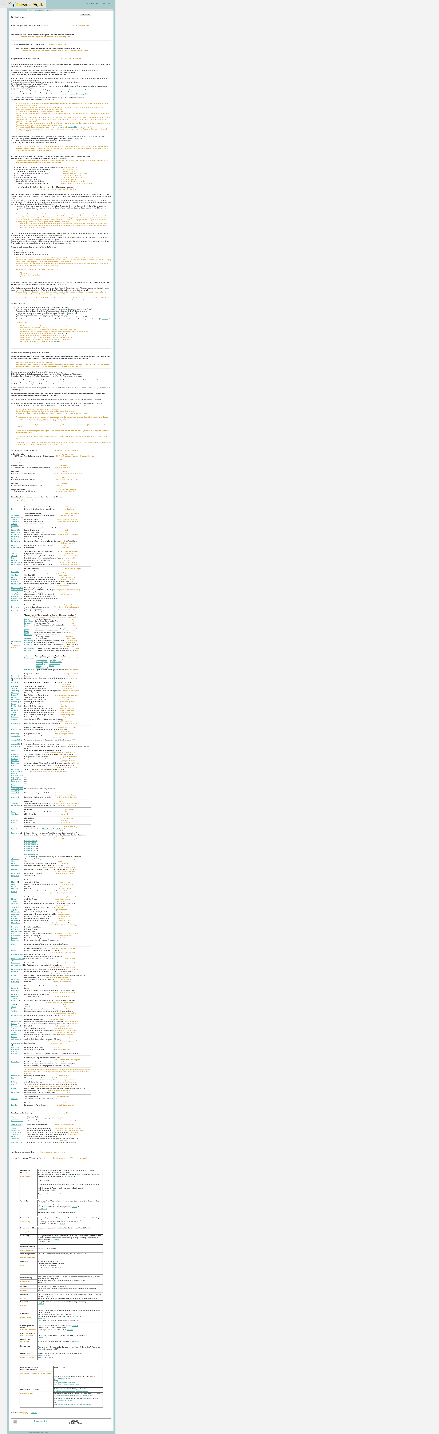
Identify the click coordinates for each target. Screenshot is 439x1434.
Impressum (48, 1432)
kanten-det (14, 729)
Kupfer (13, 704)
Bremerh (27, 619)
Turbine (13, 1032)
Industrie (14, 579)
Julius (26, 629)
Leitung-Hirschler (16, 596)
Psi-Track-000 (16, 1015)
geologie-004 (15, 746)
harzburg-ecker (29, 658)
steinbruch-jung (41, 664)
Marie (26, 625)
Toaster (13, 1028)
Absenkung (15, 691)
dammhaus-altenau (56, 662)
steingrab (14, 901)
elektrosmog (15, 1047)
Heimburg (14, 920)
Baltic (13, 812)
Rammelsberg (15, 534)
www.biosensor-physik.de (39, 1421)
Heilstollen (14, 927)
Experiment (15, 876)
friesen (13, 944)
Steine (13, 861)
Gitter (13, 822)
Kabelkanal (59, 829)
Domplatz (14, 560)
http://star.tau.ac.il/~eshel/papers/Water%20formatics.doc (73, 1396)
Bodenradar (15, 611)
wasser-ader (43, 1209)
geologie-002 (73, 94)
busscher (14, 1105)
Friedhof (14, 892)
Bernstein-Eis (28, 650)
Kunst (26, 631)
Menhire (14, 918)
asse (13, 750)
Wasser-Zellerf (16, 584)
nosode (26, 644)
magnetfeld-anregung (31, 854)
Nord (12, 509)
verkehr (26, 656)
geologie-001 (83, 94)
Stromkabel (15, 575)
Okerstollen (15, 686)
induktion (75, 1316)
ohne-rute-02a (62, 284)
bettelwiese (15, 763)
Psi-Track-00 (15, 950)
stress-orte (14, 998)
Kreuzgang (14, 888)
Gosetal (13, 682)
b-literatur (34, 1413)
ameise (13, 1007)
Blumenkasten (47, 829)
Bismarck (14, 717)
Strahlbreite (28, 635)
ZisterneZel (15, 522)
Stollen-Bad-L (15, 923)
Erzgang (14, 676)
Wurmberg (14, 903)
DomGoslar (15, 607)
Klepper (13, 715)
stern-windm (15, 754)
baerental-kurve (55, 664)
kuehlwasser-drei (29, 846)
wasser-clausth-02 (17, 590)
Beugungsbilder (16, 641)
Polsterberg (15, 710)
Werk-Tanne (15, 594)
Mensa (26, 633)
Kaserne (14, 577)
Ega (12, 558)
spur (12, 1084)
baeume (74, 1207)
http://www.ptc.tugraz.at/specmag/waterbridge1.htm (71, 1391)
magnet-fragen (16, 1132)
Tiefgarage (14, 803)
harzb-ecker (15, 769)
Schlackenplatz (16, 702)
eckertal (38, 666)
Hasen (26, 627)
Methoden (14, 1082)
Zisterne (14, 519)
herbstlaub (14, 996)
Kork (12, 1009)
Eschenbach (28, 621)
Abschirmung (15, 859)
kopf (12, 1078)
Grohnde (14, 1037)
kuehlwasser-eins (30, 843)
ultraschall (50, 1296)
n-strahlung (55, 1239)
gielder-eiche (15, 936)
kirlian (13, 1136)
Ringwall (14, 899)
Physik (13, 1117)
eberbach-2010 (16, 933)
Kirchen (13, 882)
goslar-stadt (15, 797)
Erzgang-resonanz (17, 678)
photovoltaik (15, 1053)
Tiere (13, 1004)
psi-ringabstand (16, 965)
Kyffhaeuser (15, 929)
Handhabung (15, 1062)
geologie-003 (15, 744)
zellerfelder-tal (16, 723)
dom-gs (13, 765)
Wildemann (15, 693)
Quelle (13, 539)
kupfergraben (15, 940)
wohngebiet (15, 793)
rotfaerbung (15, 994)
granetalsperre (16, 547)
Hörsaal (13, 863)
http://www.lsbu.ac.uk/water (63, 1378)
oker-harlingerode (42, 662)
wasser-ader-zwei (17, 517)
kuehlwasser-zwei (30, 845)
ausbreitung (68, 1176)
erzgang (64, 94)
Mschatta (14, 938)
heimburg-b (28, 670)
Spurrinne (70, 313)
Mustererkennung (17, 1121)
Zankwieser (28, 623)
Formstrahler (15, 873)
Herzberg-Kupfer (16, 706)
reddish (62, 1224)
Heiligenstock (15, 699)
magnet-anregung (17, 1030)
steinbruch (14, 757)
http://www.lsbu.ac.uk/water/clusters (69, 1384)
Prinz (13, 708)
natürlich (76, 139)
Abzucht (14, 556)
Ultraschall (14, 1021)
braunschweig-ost (42, 668)
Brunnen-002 (15, 530)
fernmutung (15, 982)
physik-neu (14, 1119)
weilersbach (15, 791)
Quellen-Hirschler (17, 598)
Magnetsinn (15, 1026)
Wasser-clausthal (17, 588)
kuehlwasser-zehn (17, 954)
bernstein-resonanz (17, 959)
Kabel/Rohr (15, 572)
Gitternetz (14, 820)
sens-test (105, 319)
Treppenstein (15, 907)
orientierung (15, 1134)
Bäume (13, 988)
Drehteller (14, 869)
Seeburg (14, 719)
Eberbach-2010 (16, 564)
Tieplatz (14, 910)
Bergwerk (14, 697)
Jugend (13, 712)
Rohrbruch (14, 600)
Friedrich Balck (33, 10)
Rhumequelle (15, 912)
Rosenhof (14, 695)
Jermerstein (15, 914)
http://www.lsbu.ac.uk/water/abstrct (65, 1382)
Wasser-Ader (15, 515)
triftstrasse (14, 759)
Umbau (13, 884)
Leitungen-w (15, 581)
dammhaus (15, 777)
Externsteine (15, 916)
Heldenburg (15, 536)
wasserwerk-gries (17, 789)
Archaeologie (15, 562)
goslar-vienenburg (42, 660)
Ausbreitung (15, 865)
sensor (13, 1128)
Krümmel (14, 1035)
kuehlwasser (28, 642)
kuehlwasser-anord (30, 841)
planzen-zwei (15, 1130)
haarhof (51, 666)
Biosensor (42, 10)
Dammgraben (15, 541)
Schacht (14, 688)
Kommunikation (16, 1125)
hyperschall (15, 1138)
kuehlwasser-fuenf (30, 850)
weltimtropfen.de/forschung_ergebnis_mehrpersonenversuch (73, 1404)
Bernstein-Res (29, 648)
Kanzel (13, 886)
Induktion (14, 1024)
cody (89, 1228)
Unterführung (28, 640)
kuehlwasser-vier (29, 848)
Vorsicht (14, 1011)
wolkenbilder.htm (16, 1142)
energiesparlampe (17, 1043)
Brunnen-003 (15, 532)
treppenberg (15, 734)
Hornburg (14, 545)
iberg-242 (53, 660)
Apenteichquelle (16, 931)
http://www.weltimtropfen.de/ (63, 1400)
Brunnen (14, 528)
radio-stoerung (16, 1039)
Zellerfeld (14, 554)
